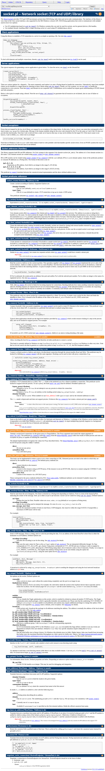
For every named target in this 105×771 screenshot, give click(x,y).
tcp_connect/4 (32, 278)
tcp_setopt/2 (36, 605)
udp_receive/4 (52, 540)
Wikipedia (67, 605)
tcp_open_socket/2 (23, 252)
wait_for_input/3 (30, 26)
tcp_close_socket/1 (34, 227)
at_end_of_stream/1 (95, 650)
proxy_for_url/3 (55, 383)
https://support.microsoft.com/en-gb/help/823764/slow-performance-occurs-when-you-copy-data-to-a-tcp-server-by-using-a (59, 635)
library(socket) (8, 19)
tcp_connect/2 (32, 213)
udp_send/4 (37, 610)
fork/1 (86, 86)
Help (102, 8)
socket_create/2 (38, 154)
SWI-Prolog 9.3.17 (5, 8)
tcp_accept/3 (62, 213)
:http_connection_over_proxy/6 (21, 480)
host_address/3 (36, 720)
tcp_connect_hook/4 (29, 354)
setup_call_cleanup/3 (47, 93)
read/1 (84, 650)
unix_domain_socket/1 (52, 154)
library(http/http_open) (64, 435)
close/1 (65, 67)
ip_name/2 (13, 172)
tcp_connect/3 (43, 158)
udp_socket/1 (39, 195)
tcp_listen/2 (66, 263)
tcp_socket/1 (30, 195)
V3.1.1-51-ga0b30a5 (98, 769)
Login (67, 2)
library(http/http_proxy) (26, 412)
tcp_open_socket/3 (47, 306)
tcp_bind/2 (50, 213)
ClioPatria (84, 769)
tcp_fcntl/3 (73, 59)
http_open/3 (68, 36)
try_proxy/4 (33, 460)
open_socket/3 (96, 225)
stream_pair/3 (95, 243)
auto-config (52, 478)
